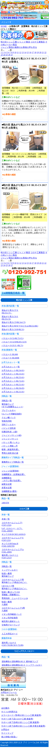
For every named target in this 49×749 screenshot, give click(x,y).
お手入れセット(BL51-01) (13, 385)
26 (9, 55)
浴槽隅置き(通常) (9, 491)
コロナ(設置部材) (9, 629)
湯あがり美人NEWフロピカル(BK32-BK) (20, 326)
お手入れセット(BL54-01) (13, 370)
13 (23, 52)
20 (40, 52)
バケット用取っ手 (10, 446)
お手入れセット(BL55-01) (13, 377)
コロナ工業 (24, 509)
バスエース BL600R (10, 358)
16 (30, 52)
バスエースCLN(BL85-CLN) (14, 342)
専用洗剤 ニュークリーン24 (15, 598)
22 (45, 52)
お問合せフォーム (9, 692)
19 (38, 52)
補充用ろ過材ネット (11, 621)
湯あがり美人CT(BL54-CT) (14, 322)
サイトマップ (7, 733)
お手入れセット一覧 (11, 367)
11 (18, 52)
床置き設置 (7, 488)
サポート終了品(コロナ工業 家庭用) (17, 719)
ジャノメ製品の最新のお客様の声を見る (19, 47)
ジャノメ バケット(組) (11, 435)
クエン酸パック (9, 417)
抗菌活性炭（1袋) (9, 432)
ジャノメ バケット (10, 439)
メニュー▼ (6, 22)
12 (20, 52)
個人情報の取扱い (9, 737)
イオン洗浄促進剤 (10, 618)
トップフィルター (10, 570)
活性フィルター (9, 424)
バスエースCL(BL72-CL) (12, 338)
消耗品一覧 (7, 401)
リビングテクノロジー (24, 651)
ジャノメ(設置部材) (10, 471)
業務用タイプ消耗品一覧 (13, 462)
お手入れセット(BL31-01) (13, 392)
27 (12, 55)
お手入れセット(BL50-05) (13, 388)
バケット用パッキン (11, 442)
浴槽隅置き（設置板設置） (14, 474)
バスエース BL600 (10, 354)
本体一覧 (6, 519)
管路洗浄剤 (7, 421)
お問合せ (5, 729)
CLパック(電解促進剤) (12, 414)
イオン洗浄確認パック (12, 614)
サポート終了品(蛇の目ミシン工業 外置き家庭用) (23, 726)
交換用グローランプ (11, 625)
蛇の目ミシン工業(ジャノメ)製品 (15, 42)
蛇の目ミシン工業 (24, 300)
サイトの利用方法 (9, 712)
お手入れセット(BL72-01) (13, 381)
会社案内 (5, 708)
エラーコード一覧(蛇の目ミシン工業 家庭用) (21, 715)
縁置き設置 (7, 484)
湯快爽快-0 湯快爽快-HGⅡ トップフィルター (22, 665)
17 (33, 52)
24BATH (5, 503)
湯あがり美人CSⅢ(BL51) (13, 329)
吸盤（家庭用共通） (11, 449)
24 (4, 55)
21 (43, 52)
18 (35, 52)
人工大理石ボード (10, 634)
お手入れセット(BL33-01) (13, 374)
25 (7, 55)
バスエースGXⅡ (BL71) (12, 345)
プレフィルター (9, 410)
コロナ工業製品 (38, 42)
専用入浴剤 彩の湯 (10, 453)
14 (25, 52)
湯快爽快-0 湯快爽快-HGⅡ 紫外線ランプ (20, 661)
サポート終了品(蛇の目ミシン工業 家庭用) (20, 722)
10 (15, 52)
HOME (4, 26)
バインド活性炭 (9, 428)
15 (28, 52)
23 (2, 55)
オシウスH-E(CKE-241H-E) (14, 534)
